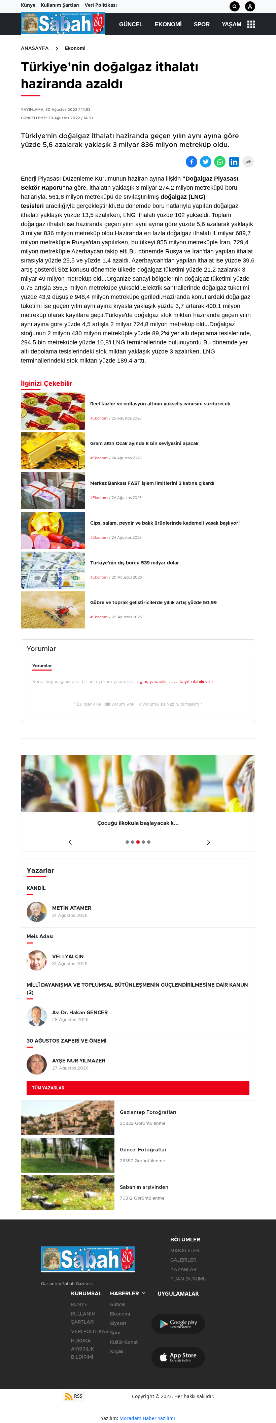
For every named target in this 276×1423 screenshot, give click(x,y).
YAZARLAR (183, 1269)
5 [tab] (148, 842)
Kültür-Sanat (124, 1342)
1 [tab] (127, 842)
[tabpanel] (138, 803)
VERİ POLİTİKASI (90, 1331)
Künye (28, 5)
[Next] (207, 840)
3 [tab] (138, 842)
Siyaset (118, 1323)
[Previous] (69, 840)
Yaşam (231, 24)
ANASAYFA (35, 48)
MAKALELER (184, 1250)
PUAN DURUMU (188, 1279)
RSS (77, 1396)
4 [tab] (143, 842)
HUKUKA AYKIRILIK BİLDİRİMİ (82, 1349)
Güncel (131, 24)
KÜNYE (79, 1304)
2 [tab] (132, 842)
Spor (202, 24)
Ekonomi (168, 24)
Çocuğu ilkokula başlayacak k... (138, 823)
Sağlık (117, 1352)
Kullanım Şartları (60, 5)
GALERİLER (183, 1260)
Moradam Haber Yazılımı (147, 1418)
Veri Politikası (101, 5)
